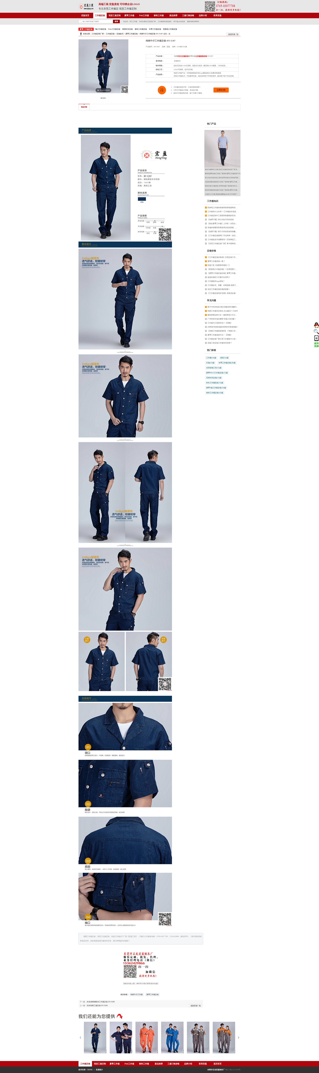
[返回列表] (232, 34)
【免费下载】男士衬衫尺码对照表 (221, 219)
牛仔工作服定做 (183, 56)
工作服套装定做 (201, 56)
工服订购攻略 (188, 15)
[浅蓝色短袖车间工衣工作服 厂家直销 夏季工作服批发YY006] (223, 148)
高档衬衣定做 (127, 29)
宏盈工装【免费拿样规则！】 (219, 265)
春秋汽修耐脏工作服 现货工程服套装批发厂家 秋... (221, 169)
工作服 (211, 358)
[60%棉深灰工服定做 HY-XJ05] (198, 1038)
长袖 (210, 363)
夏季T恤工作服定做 (216, 388)
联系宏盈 (218, 15)
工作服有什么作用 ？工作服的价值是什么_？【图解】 (223, 212)
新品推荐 (173, 15)
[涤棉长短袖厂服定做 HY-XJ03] (172, 1038)
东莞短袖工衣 (213, 368)
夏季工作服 (129, 15)
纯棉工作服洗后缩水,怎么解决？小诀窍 (223, 311)
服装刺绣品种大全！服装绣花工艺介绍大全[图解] (223, 315)
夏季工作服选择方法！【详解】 (220, 335)
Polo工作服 (144, 15)
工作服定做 (100, 15)
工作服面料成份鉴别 (164, 21)
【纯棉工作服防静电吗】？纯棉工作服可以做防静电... (223, 331)
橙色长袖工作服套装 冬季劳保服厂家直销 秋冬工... (221, 186)
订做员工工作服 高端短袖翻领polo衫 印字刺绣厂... (221, 194)
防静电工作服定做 (170, 29)
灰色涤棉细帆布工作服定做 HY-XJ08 (101, 1002)
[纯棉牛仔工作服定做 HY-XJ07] (95, 1038)
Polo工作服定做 (114, 29)
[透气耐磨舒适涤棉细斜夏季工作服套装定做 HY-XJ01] (121, 1038)
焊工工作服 (133, 21)
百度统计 (99, 1070)
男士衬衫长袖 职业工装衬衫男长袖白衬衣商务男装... (222, 178)
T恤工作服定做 (100, 29)
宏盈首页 (85, 15)
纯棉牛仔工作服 (136, 994)
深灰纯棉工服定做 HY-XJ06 (97, 1005)
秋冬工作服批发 (214, 383)
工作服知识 (212, 201)
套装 (224, 358)
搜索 (116, 21)
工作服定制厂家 (98, 34)
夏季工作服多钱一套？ (216, 261)
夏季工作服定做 (86, 29)
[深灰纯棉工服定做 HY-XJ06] (224, 1038)
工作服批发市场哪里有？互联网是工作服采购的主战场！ (223, 239)
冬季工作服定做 (155, 29)
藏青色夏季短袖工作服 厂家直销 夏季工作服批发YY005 (223, 173)
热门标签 (211, 350)
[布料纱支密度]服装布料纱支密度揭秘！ (223, 327)
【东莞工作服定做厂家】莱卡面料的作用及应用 (223, 243)
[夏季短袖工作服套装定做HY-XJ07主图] (103, 98)
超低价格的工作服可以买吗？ (219, 277)
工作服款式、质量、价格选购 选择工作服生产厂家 (223, 285)
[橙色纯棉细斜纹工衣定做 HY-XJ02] (146, 1038)
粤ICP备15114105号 (232, 1070)
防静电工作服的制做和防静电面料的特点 (223, 208)
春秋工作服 (159, 15)
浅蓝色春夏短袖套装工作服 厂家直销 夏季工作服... (221, 182)
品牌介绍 (203, 15)
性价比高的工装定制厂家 (147, 21)
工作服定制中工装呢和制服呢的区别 (222, 215)
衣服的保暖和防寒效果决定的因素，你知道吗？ (223, 227)
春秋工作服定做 (141, 29)
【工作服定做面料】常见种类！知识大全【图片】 (223, 235)
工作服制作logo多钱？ (216, 281)
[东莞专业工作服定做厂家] (86, 6)
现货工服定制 (115, 15)
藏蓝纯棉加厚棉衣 (193, 21)
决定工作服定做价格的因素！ (219, 289)
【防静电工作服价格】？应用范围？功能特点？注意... (223, 269)
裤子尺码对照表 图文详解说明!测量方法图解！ (223, 307)
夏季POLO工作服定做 (217, 373)
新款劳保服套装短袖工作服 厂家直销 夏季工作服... (221, 190)
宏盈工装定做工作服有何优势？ (220, 343)
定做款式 (120, 34)
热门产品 (211, 123)
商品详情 (84, 107)
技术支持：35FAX (85, 1070)
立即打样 (221, 90)
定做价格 (211, 250)
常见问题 (211, 300)
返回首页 (218, 1064)
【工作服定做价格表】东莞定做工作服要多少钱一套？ (223, 257)
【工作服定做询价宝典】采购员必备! (222, 293)
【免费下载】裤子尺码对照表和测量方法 (223, 231)
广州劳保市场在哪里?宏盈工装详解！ (222, 319)
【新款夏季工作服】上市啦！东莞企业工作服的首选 (223, 223)
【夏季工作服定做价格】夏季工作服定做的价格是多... (223, 273)
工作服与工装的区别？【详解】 (220, 323)
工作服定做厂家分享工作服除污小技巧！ (223, 339)
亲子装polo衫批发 (179, 21)
